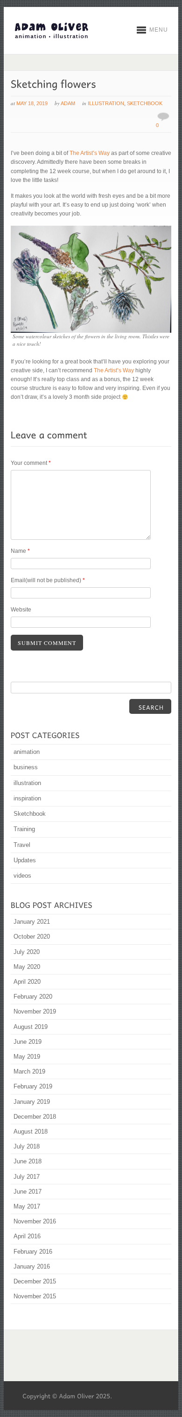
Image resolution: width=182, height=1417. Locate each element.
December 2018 (35, 1116)
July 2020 (27, 951)
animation (27, 751)
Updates (25, 860)
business (26, 767)
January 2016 (32, 1266)
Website (21, 609)
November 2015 (35, 1296)
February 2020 (33, 996)
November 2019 (35, 1011)
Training (24, 829)
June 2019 (28, 1041)
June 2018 (28, 1161)
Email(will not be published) (48, 580)
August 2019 (31, 1026)
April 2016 (27, 1236)
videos (22, 875)
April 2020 (27, 981)
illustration (106, 103)
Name (20, 551)
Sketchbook (144, 103)
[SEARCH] (150, 706)
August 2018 (31, 1131)
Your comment (31, 463)
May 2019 (27, 1056)
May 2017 (27, 1206)
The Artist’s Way (90, 153)
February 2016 (33, 1251)
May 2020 (27, 966)
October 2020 (32, 936)
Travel (22, 844)
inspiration (27, 798)
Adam (68, 103)
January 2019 (32, 1101)
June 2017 (28, 1191)
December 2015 (35, 1281)
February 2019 (33, 1086)
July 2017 (27, 1176)
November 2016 (35, 1221)
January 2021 (32, 921)
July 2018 (27, 1146)
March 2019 (29, 1071)
